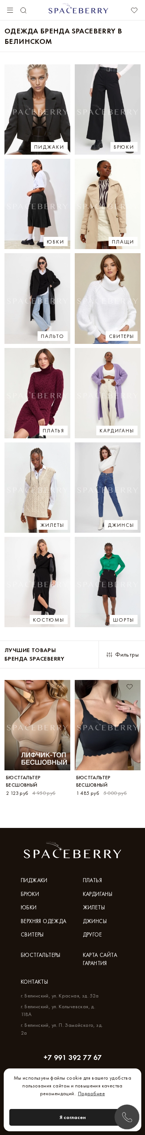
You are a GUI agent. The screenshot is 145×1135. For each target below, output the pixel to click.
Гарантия (95, 963)
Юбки (29, 907)
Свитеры (32, 934)
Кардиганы (98, 894)
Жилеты (94, 907)
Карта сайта (100, 955)
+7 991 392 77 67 (73, 1057)
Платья (92, 880)
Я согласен (72, 1117)
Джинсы (95, 921)
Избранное (134, 10)
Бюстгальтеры (41, 955)
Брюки (30, 894)
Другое (92, 934)
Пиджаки (34, 880)
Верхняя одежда (44, 921)
